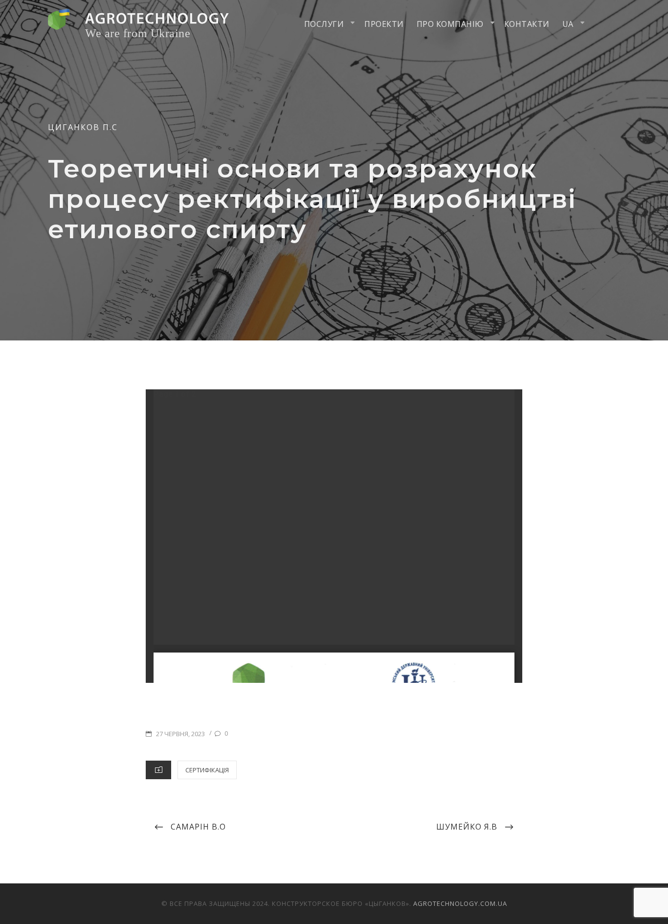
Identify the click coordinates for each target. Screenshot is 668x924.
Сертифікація (207, 770)
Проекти (384, 24)
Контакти (527, 24)
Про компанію (450, 24)
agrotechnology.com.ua (460, 903)
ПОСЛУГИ (324, 24)
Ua (568, 24)
